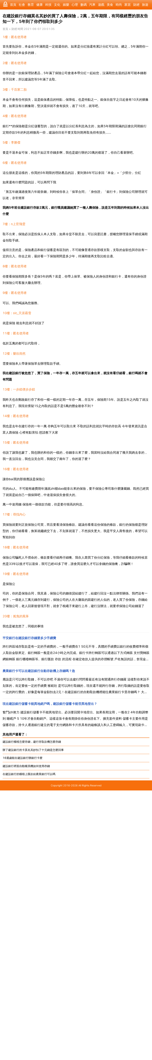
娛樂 (66, 5)
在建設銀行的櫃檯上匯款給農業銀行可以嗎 (29, 774)
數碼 (83, 5)
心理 (75, 5)
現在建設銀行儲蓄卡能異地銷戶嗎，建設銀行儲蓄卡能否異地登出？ (50, 704)
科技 (48, 5)
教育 (31, 5)
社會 (22, 5)
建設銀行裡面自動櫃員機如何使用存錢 (26, 766)
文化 (57, 5)
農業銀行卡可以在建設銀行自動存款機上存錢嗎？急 (39, 671)
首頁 (13, 5)
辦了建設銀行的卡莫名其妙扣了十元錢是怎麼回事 (33, 750)
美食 (110, 5)
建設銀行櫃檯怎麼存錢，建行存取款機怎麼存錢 (32, 741)
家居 (127, 5)
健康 (39, 5)
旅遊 (145, 5)
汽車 (92, 5)
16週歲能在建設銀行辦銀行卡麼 (22, 758)
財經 (136, 5)
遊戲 (101, 5)
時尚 (119, 5)
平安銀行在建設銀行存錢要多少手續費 (29, 638)
